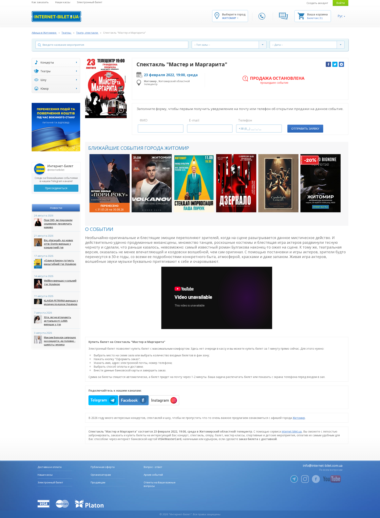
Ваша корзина (317, 14)
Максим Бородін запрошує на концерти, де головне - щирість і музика (60, 341)
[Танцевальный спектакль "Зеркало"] (236, 183)
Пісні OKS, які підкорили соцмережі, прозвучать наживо (58, 223)
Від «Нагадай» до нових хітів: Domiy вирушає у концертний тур (58, 244)
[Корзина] (301, 16)
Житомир (299, 418)
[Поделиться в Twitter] (334, 64)
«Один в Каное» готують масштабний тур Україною (60, 262)
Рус (340, 16)
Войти (340, 3)
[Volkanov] (152, 183)
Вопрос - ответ (153, 467)
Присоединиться (56, 188)
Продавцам (98, 482)
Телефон (245, 120)
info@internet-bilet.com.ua (322, 465)
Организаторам (101, 474)
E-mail (194, 120)
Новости (56, 208)
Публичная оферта (103, 467)
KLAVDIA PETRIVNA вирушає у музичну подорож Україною (61, 302)
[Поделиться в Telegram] (341, 64)
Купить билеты (107, 205)
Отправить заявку (305, 128)
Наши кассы (62, 2)
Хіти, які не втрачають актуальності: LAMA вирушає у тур (57, 321)
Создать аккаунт (317, 3)
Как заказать (40, 2)
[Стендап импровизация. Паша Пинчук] (194, 183)
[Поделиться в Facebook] (328, 64)
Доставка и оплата (50, 467)
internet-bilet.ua (292, 431)
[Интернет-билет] (56, 16)
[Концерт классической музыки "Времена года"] (109, 183)
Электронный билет (89, 2)
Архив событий (153, 474)
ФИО (143, 120)
